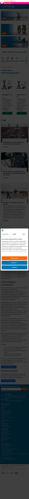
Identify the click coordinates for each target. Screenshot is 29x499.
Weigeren (14, 267)
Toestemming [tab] (5, 234)
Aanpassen (13, 262)
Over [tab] (24, 234)
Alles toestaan (14, 258)
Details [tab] (14, 234)
